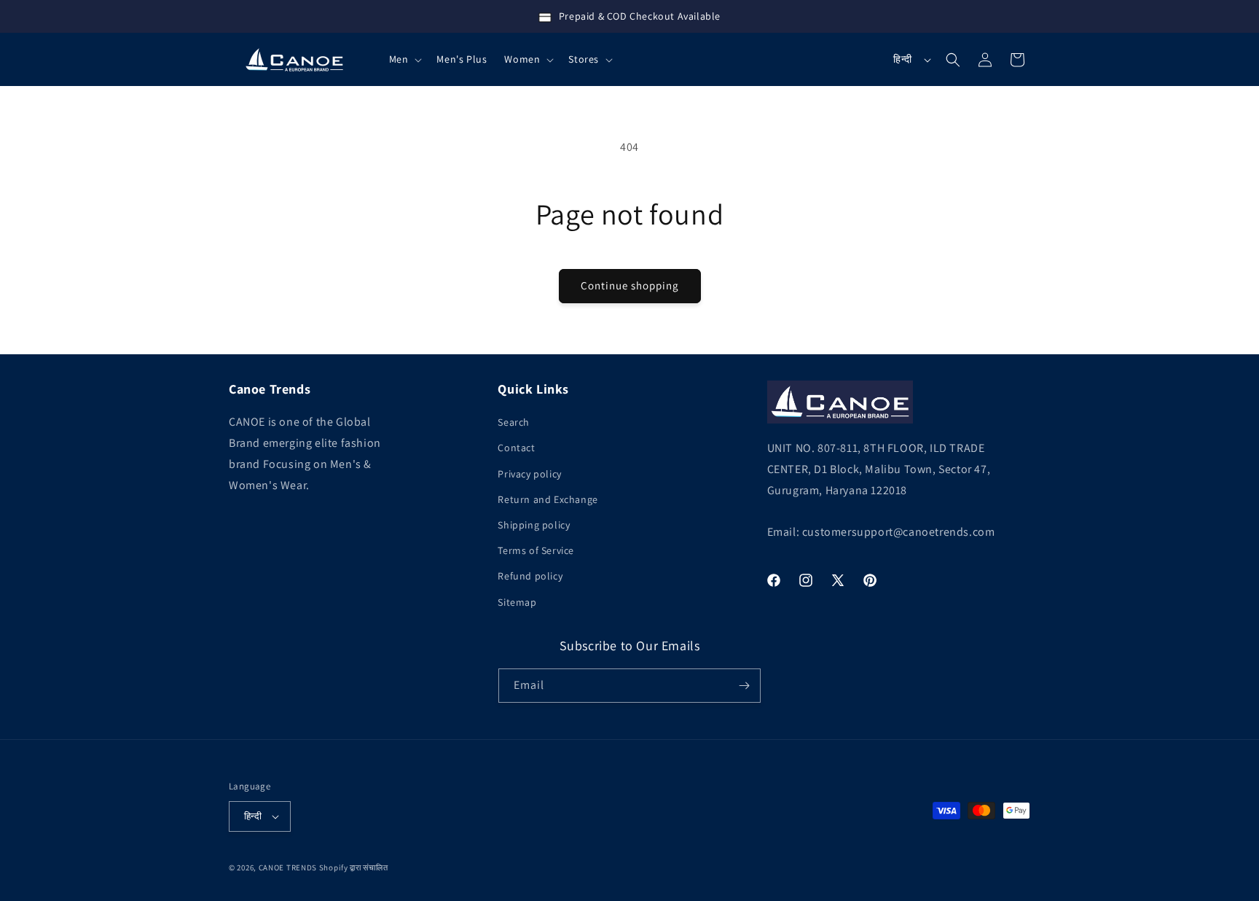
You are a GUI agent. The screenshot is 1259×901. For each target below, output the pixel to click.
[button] (404, 59)
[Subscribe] (744, 685)
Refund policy (530, 575)
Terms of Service (536, 550)
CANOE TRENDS (288, 867)
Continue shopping (630, 285)
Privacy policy (529, 473)
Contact (516, 447)
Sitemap (517, 602)
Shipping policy (534, 524)
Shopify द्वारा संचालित (353, 867)
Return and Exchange (547, 499)
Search (514, 422)
